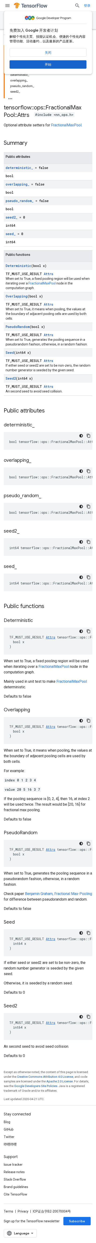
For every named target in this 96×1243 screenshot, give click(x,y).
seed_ (11, 234)
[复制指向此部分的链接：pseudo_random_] (46, 496)
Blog (7, 1122)
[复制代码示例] (88, 435)
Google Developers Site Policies (35, 1086)
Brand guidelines (16, 1187)
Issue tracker (13, 1164)
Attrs (48, 274)
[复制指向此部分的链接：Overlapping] (34, 710)
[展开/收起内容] (10, 97)
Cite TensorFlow (15, 1194)
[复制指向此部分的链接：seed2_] (24, 531)
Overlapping (16, 296)
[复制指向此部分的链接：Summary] (32, 143)
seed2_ (11, 217)
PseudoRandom (18, 326)
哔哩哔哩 (10, 1144)
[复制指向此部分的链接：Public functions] (49, 606)
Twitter (9, 1137)
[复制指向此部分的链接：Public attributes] (49, 411)
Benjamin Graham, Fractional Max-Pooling (58, 894)
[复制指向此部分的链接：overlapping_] (36, 460)
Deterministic (18, 265)
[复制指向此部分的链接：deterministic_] (39, 425)
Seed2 (11, 378)
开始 (48, 64)
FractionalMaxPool (66, 125)
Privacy (23, 1211)
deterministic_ (19, 168)
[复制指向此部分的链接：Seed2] (22, 1006)
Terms (8, 1211)
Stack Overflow (15, 1179)
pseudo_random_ (20, 201)
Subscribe (77, 1221)
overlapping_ (17, 184)
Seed (10, 352)
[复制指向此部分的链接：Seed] (19, 922)
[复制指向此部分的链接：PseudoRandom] (42, 833)
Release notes (14, 1172)
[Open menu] (7, 5)
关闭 (48, 53)
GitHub (9, 1129)
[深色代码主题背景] (81, 435)
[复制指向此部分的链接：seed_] (21, 567)
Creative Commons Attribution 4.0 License (45, 1076)
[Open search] (77, 5)
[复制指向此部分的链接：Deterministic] (37, 621)
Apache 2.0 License (59, 1081)
